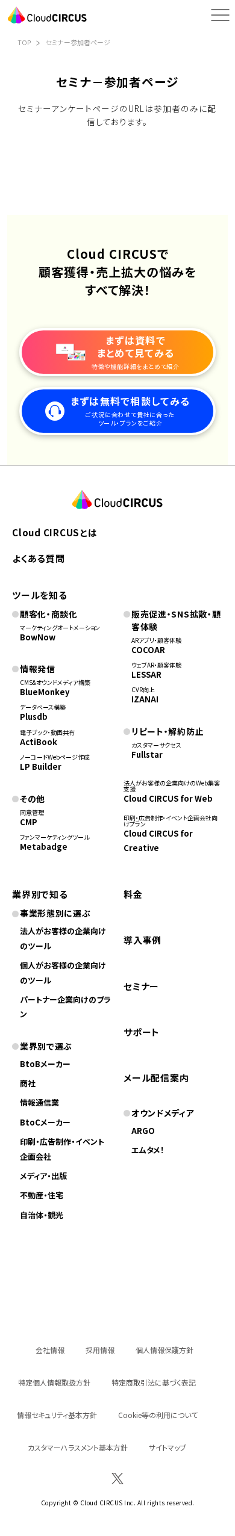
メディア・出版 (43, 1175)
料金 (133, 894)
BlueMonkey (44, 692)
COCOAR (148, 649)
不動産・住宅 (41, 1195)
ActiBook (38, 742)
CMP (28, 822)
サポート (142, 1032)
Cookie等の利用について (158, 1415)
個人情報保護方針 (164, 1350)
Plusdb (34, 716)
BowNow (37, 637)
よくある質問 (38, 558)
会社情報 (50, 1350)
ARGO (143, 1130)
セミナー (141, 986)
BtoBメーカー (45, 1064)
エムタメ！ (147, 1150)
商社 (28, 1083)
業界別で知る (40, 894)
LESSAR (146, 674)
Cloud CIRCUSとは (55, 532)
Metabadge (43, 846)
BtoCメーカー (45, 1122)
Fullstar (147, 754)
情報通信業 (39, 1102)
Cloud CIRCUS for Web (168, 798)
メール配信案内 (156, 1077)
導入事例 (142, 940)
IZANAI (144, 699)
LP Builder (40, 766)
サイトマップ (167, 1447)
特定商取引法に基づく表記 (153, 1382)
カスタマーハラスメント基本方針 (78, 1447)
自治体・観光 (41, 1215)
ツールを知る (39, 595)
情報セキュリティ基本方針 (57, 1415)
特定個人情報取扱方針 (54, 1382)
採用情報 (100, 1350)
